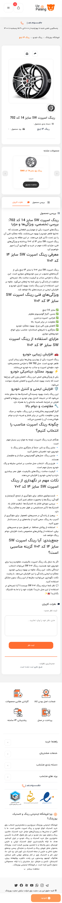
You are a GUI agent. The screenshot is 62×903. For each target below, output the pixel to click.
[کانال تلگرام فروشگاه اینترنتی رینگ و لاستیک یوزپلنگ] (47, 885)
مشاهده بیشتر (33, 869)
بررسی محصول (38, 202)
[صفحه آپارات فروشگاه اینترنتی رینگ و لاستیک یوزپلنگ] (26, 885)
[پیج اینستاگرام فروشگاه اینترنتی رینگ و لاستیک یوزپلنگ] (42, 885)
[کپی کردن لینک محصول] (35, 53)
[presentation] (57, 173)
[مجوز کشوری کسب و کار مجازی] (15, 798)
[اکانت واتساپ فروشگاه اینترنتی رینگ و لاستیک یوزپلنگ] (37, 885)
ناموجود (44, 898)
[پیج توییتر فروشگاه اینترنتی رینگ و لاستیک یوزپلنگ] (16, 885)
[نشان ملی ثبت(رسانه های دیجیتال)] (31, 798)
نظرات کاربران (17, 202)
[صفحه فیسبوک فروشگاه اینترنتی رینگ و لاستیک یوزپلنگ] (21, 885)
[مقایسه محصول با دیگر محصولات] (27, 53)
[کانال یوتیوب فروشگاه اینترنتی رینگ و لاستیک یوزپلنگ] (32, 885)
